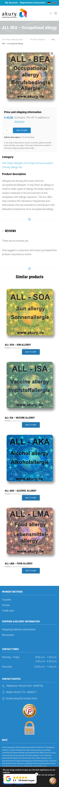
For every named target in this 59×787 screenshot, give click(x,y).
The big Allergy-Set (12, 167)
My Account (11, 2)
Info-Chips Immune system (38, 163)
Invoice (6, 605)
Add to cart (21, 130)
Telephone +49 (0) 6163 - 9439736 (24, 685)
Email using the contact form (21, 698)
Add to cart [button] (30, 352)
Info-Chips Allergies (12, 163)
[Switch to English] (54, 3)
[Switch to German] (49, 3)
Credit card (8, 610)
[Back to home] (14, 13)
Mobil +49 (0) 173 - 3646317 (21, 692)
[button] (50, 13)
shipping (19, 121)
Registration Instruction (32, 2)
